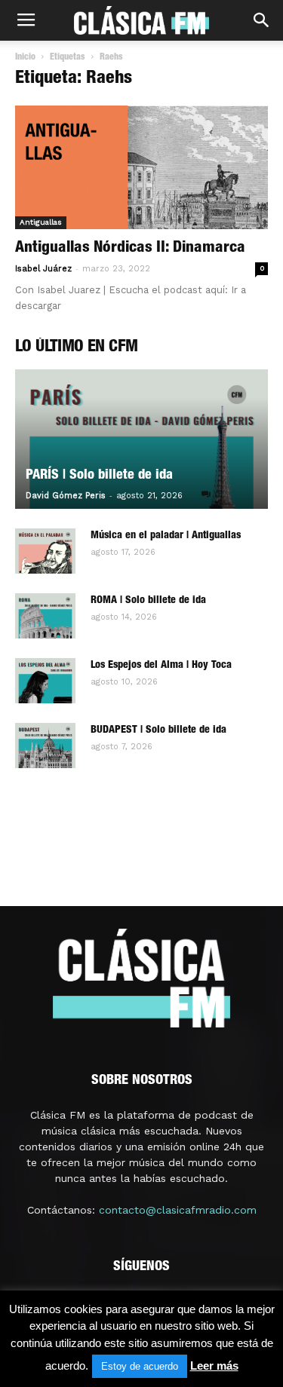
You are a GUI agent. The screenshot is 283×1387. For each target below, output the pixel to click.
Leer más (214, 1365)
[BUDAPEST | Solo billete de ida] (45, 745)
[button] (262, 20)
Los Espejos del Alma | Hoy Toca (161, 665)
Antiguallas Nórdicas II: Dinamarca (130, 248)
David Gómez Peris (66, 496)
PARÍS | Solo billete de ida (99, 475)
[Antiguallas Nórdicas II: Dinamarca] (141, 167)
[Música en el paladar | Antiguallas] (45, 551)
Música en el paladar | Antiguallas (166, 536)
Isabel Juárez (43, 269)
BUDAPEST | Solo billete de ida (158, 730)
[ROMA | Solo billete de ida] (45, 615)
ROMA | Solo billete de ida (148, 601)
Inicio (25, 57)
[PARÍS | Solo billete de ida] (141, 439)
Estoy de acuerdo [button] (139, 1366)
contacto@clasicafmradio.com (178, 1210)
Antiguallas (41, 222)
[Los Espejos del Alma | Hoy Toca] (45, 680)
